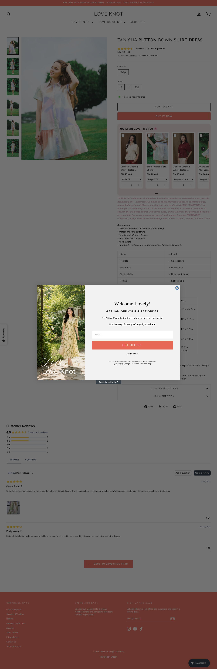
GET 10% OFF (132, 345)
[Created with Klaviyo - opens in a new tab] (108, 382)
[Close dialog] (177, 288)
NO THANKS (132, 354)
